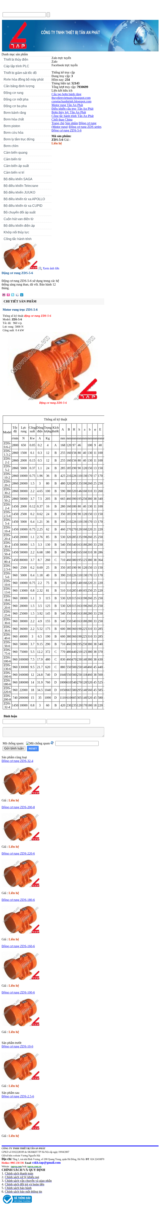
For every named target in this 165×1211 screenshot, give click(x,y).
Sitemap (91, 8)
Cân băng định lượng (19, 86)
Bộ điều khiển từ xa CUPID (23, 205)
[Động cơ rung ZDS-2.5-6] (21, 1129)
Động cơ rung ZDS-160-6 (18, 946)
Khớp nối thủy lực (16, 232)
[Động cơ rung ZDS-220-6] (21, 886)
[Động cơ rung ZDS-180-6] (21, 932)
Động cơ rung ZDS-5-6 (66, 130)
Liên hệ (61, 8)
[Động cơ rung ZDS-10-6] (21, 1079)
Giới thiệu (28, 8)
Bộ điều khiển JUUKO (19, 192)
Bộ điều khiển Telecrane (21, 185)
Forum (76, 8)
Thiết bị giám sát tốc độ (20, 73)
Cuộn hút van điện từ (18, 219)
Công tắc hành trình (18, 239)
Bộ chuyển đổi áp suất (19, 212)
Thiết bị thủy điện (15, 60)
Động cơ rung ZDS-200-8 (18, 807)
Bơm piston (12, 126)
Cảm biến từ (12, 159)
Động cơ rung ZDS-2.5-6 (18, 1096)
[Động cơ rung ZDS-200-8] (21, 839)
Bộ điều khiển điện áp (19, 225)
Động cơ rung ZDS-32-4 (17, 761)
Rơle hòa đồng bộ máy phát (23, 79)
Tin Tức (45, 8)
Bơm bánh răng (15, 112)
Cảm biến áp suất (16, 166)
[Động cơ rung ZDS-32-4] (21, 793)
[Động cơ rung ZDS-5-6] (20, 268)
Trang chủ (10, 8)
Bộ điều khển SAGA (18, 179)
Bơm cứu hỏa (13, 132)
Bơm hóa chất (13, 120)
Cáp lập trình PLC (16, 66)
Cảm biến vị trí (14, 172)
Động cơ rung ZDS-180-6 (18, 900)
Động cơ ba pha (15, 106)
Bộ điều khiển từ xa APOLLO (24, 199)
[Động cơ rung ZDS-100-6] (21, 1025)
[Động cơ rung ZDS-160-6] (21, 978)
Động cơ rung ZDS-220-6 (18, 853)
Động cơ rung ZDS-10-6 (17, 1046)
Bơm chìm (11, 146)
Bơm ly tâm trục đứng (19, 139)
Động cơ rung (12, 93)
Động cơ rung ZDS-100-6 (18, 992)
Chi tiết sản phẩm (20, 301)
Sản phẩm (71, 123)
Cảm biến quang (15, 152)
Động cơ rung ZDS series (85, 126)
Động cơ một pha (16, 99)
